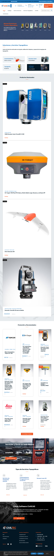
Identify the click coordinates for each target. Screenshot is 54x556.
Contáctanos (5, 14)
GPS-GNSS (6, 191)
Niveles (11, 349)
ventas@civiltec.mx (20, 6)
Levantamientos (8, 59)
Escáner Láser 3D (8, 132)
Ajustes (47, 553)
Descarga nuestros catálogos (48, 5)
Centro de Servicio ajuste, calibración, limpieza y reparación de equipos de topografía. (29, 24)
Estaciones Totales (8, 308)
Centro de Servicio (17, 10)
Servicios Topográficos (28, 10)
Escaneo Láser (33, 59)
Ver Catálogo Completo (27, 434)
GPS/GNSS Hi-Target (12, 191)
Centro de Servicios (6, 536)
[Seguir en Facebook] (11, 5)
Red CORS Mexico (22, 540)
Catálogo (9, 10)
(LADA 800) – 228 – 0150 (42, 536)
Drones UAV (7, 249)
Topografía (7, 66)
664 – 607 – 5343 (40, 538)
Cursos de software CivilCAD (24, 542)
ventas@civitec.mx (41, 540)
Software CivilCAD (31, 66)
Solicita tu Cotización (11, 458)
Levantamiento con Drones (23, 538)
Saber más (8, 494)
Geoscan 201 (12, 249)
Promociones (27, 344)
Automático (7, 349)
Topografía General (22, 534)
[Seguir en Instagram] (11, 6)
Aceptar (33, 553)
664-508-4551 (40, 534)
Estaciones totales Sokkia (16, 308)
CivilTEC (36, 10)
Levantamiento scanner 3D (23, 536)
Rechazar (40, 553)
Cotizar (6, 137)
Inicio (4, 10)
